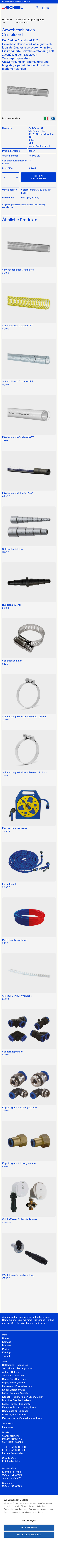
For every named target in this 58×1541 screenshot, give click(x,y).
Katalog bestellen (11, 1461)
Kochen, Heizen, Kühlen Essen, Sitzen (22, 1396)
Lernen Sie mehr (38, 1512)
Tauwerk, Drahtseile (13, 1375)
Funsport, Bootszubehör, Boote (19, 1407)
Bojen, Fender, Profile (13, 1382)
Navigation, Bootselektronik (17, 1386)
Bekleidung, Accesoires (15, 1364)
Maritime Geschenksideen (16, 1400)
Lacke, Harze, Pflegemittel (16, 1403)
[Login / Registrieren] (37, 7)
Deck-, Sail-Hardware (14, 1379)
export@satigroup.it (39, 146)
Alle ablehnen (29, 1528)
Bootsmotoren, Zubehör (15, 1410)
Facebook (7, 1427)
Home (5, 1338)
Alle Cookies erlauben (29, 1535)
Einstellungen (29, 1521)
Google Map (9, 1458)
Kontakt (6, 1341)
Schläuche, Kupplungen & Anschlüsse (23, 21)
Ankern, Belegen (11, 1372)
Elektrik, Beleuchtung (13, 1389)
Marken (6, 1345)
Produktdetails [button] (10, 118)
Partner (6, 1349)
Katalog (6, 1352)
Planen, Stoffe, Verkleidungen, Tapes (22, 1418)
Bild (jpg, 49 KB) (30, 197)
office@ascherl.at (13, 1452)
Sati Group (34, 128)
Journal (6, 1356)
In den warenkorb (38, 177)
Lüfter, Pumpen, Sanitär (15, 1393)
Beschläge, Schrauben (14, 1414)
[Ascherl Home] (12, 7)
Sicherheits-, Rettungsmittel (17, 1368)
